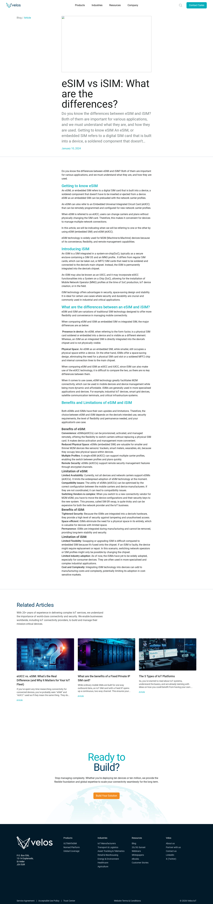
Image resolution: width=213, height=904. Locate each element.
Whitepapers (138, 855)
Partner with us (173, 847)
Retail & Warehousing (108, 855)
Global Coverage (71, 851)
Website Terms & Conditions (127, 900)
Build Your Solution (106, 795)
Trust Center (69, 900)
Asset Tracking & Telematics (111, 851)
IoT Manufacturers (107, 843)
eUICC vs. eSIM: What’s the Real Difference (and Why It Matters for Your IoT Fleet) (43, 680)
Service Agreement (26, 900)
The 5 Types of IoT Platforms (157, 676)
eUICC (145, 204)
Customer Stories (140, 862)
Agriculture (103, 866)
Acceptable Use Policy (48, 900)
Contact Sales (196, 5)
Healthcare (103, 862)
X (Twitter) (171, 859)
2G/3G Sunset (138, 847)
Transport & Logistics (108, 847)
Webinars (136, 851)
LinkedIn (170, 855)
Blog (19, 17)
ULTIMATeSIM (70, 843)
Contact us (171, 851)
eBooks (135, 859)
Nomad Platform (71, 847)
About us (170, 843)
